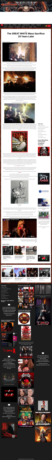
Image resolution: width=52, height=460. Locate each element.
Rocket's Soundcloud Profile (42, 131)
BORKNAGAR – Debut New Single (7, 239)
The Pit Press (3, 294)
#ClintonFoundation (9, 411)
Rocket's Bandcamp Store (41, 128)
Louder (30, 344)
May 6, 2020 (47, 365)
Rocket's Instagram (3, 291)
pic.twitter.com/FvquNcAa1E (9, 413)
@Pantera (4, 360)
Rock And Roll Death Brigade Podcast (6, 288)
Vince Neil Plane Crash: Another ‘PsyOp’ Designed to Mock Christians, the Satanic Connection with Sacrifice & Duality (30, 258)
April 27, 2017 (9, 315)
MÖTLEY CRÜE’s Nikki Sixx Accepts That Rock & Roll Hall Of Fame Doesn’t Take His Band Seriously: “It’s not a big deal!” (28, 240)
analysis (20, 172)
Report (26, 31)
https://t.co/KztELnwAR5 (43, 360)
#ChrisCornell (6, 410)
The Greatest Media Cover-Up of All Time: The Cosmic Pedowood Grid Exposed (19, 257)
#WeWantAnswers (11, 408)
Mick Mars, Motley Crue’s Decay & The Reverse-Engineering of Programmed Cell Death (7, 257)
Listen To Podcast (49, 26)
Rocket (4, 41)
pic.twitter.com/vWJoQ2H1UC (42, 361)
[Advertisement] (26, 17)
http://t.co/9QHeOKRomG (9, 363)
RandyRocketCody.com (41, 125)
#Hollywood (12, 410)
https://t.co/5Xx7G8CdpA (10, 310)
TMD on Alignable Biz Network (42, 134)
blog (18, 165)
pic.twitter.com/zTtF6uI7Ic (9, 311)
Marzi (11, 384)
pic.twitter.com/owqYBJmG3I (9, 364)
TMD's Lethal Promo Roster (42, 137)
